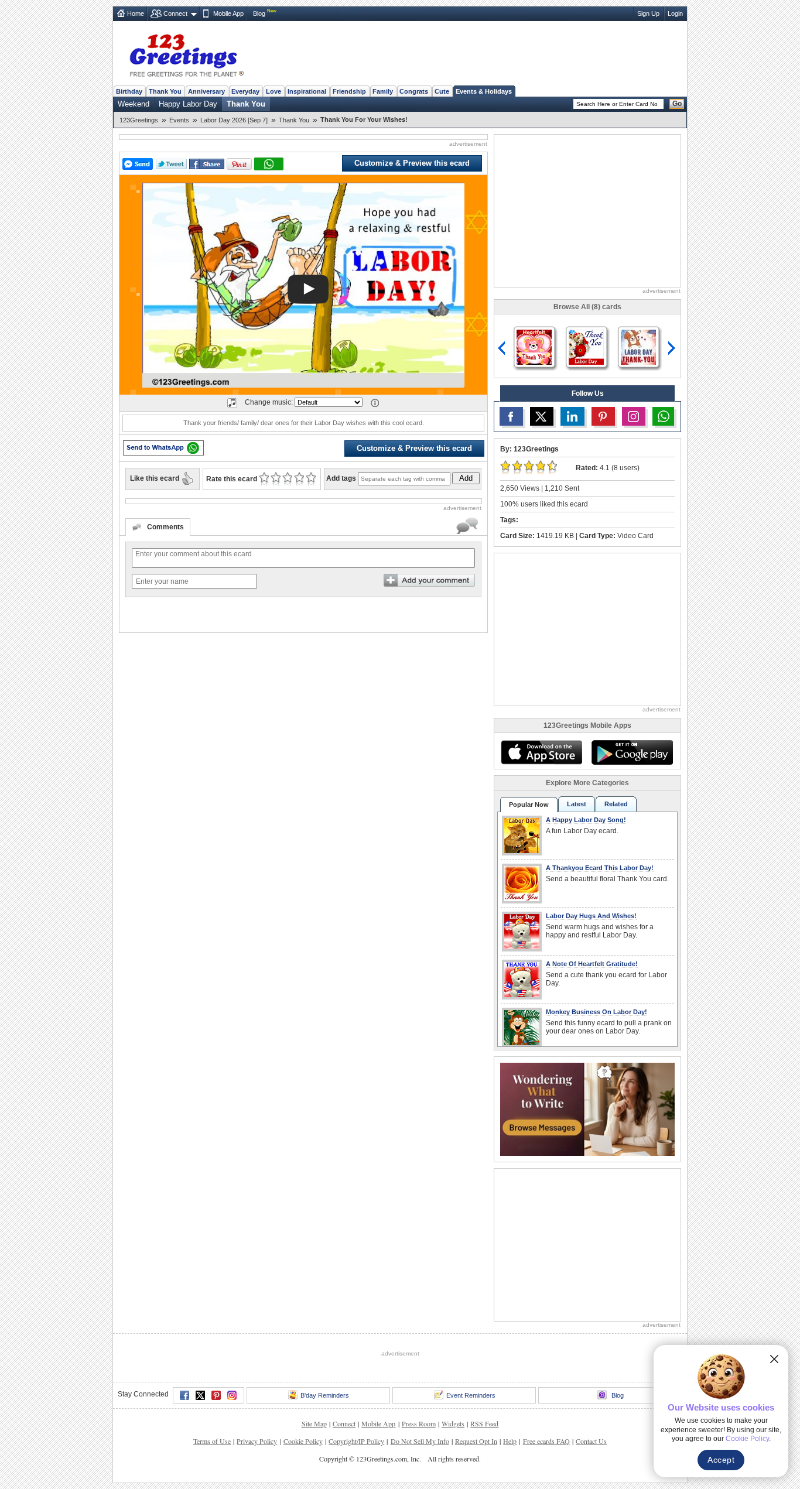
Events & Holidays (484, 91)
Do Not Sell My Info (420, 1441)
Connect (175, 13)
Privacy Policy (257, 1441)
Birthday (129, 91)
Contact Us (591, 1441)
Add (466, 478)
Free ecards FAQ (546, 1441)
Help (510, 1441)
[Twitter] (200, 1395)
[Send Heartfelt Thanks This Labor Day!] (638, 346)
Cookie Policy (303, 1441)
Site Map (314, 1423)
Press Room (419, 1423)
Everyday (245, 91)
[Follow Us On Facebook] (511, 416)
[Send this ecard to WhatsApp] (163, 448)
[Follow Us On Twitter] (541, 416)
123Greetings (138, 120)
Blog (259, 13)
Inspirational (307, 91)
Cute (442, 91)
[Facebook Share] (206, 164)
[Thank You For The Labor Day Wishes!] (586, 346)
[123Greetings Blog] (587, 1108)
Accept (720, 1459)
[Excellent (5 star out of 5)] (311, 479)
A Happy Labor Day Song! (586, 819)
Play (308, 289)
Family (382, 91)
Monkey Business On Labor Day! (596, 1011)
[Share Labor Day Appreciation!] (534, 346)
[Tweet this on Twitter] (171, 164)
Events (179, 120)
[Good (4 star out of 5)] (299, 479)
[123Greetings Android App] (632, 752)
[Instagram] (232, 1395)
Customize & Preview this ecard (412, 163)
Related (616, 803)
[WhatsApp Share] (268, 164)
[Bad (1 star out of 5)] (264, 479)
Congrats (413, 91)
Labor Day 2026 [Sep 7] (234, 120)
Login (675, 13)
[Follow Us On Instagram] (633, 416)
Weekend (133, 104)
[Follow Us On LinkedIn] (572, 416)
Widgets (453, 1423)
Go (677, 103)
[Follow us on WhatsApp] (663, 416)
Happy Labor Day (188, 104)
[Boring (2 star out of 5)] (276, 479)
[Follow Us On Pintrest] (603, 416)
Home (135, 13)
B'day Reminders (324, 1395)
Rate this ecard (231, 479)
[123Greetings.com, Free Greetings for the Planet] (186, 53)
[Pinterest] (216, 1395)
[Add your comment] (429, 580)
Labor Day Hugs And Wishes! (591, 915)
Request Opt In (476, 1441)
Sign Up (648, 13)
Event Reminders (470, 1395)
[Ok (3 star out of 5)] (287, 479)
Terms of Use (212, 1441)
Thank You (165, 91)
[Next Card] (673, 348)
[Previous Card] (502, 348)
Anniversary (206, 91)
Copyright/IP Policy (356, 1441)
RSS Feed (484, 1423)
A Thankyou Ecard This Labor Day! (600, 867)
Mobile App (228, 13)
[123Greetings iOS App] (541, 752)
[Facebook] (184, 1395)
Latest (576, 803)
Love (273, 91)
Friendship (349, 91)
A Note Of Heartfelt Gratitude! (592, 963)
